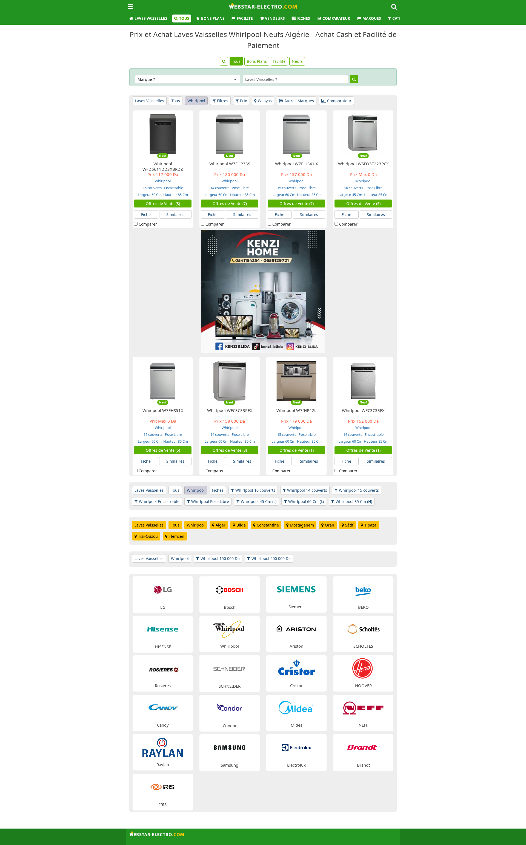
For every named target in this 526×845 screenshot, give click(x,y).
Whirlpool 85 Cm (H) (354, 501)
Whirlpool (196, 100)
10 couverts (353, 187)
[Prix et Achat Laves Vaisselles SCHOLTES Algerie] (363, 628)
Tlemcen (176, 536)
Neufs (297, 61)
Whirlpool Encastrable (159, 501)
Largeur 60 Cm (150, 194)
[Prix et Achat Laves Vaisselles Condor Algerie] (229, 707)
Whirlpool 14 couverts (307, 490)
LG (162, 607)
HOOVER (363, 685)
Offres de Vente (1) (296, 450)
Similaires (175, 214)
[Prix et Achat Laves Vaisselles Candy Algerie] (162, 707)
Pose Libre (240, 187)
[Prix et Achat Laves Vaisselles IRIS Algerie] (163, 786)
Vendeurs (275, 18)
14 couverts (219, 187)
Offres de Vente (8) (163, 203)
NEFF (363, 725)
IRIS (163, 804)
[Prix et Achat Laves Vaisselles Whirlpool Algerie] (229, 628)
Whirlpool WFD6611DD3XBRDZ (162, 166)
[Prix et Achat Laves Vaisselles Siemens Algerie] (296, 588)
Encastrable (173, 187)
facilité (279, 61)
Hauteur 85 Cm (175, 194)
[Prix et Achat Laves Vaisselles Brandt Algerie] (363, 747)
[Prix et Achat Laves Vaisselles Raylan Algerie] (162, 746)
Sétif (349, 525)
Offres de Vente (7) (230, 203)
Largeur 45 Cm (350, 194)
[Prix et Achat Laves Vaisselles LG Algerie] (163, 589)
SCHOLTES (363, 646)
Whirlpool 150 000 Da (220, 558)
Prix (243, 100)
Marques (371, 18)
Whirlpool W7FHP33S (229, 163)
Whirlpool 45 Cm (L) (258, 501)
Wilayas (265, 100)
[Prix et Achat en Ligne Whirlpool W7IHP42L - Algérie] (296, 380)
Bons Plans (212, 18)
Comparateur (336, 18)
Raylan (162, 764)
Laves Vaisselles (151, 18)
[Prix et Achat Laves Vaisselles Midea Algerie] (296, 707)
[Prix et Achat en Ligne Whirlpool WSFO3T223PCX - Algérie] (363, 133)
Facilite (245, 18)
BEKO (363, 607)
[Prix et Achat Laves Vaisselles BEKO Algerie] (363, 589)
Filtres (222, 100)
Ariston (296, 646)
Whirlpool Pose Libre (210, 501)
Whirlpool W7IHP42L (296, 410)
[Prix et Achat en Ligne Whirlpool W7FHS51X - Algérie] (163, 380)
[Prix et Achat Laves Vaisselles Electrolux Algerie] (296, 747)
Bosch (229, 607)
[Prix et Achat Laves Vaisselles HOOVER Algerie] (363, 667)
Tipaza (370, 525)
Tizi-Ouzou (148, 536)
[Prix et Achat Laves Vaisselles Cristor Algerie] (296, 667)
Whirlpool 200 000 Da (271, 558)
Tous (184, 18)
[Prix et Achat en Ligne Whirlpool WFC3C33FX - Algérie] (363, 380)
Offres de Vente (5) (363, 203)
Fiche (146, 214)
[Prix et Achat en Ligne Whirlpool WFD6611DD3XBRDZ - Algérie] (163, 133)
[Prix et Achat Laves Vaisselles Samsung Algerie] (229, 747)
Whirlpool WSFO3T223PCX (363, 163)
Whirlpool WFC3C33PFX (229, 410)
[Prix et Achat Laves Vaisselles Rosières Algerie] (162, 667)
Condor (230, 725)
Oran (329, 525)
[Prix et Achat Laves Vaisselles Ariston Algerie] (296, 628)
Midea (296, 725)
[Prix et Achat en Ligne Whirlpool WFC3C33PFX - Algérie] (229, 380)
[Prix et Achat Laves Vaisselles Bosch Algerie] (229, 589)
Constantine (268, 525)
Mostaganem (302, 525)
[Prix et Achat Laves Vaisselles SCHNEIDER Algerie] (229, 668)
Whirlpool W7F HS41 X (296, 163)
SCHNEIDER (230, 686)
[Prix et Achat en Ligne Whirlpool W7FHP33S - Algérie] (229, 133)
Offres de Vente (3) (230, 450)
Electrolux (296, 765)
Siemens (296, 606)
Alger (220, 525)
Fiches (303, 18)
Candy (163, 725)
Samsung (229, 765)
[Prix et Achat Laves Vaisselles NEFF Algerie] (363, 707)
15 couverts (152, 187)
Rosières (163, 685)
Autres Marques (299, 100)
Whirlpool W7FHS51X (162, 410)
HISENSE (163, 646)
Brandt (363, 765)
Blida (241, 525)
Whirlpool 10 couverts (255, 490)
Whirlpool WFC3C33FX (363, 410)
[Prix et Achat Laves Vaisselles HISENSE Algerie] (163, 628)
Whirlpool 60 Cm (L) (306, 501)
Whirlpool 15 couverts (359, 490)
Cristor (296, 685)
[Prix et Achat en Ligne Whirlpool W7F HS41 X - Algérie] (296, 133)
